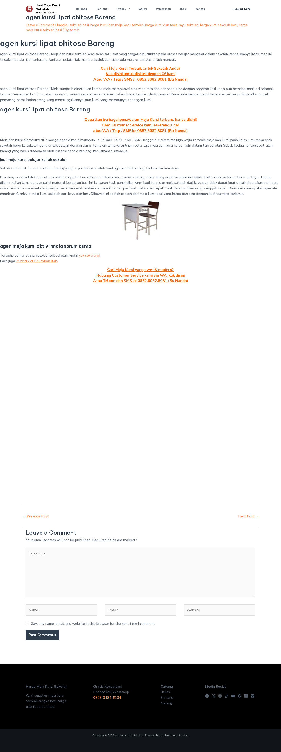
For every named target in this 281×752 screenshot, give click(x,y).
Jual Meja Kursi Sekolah (48, 7)
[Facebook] (207, 696)
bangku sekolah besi (73, 25)
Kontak (200, 9)
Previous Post (35, 516)
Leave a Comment (40, 25)
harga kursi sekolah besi (218, 25)
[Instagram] (220, 696)
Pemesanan (163, 9)
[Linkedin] (246, 696)
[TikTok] (226, 696)
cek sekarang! (89, 255)
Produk (121, 9)
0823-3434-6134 (107, 697)
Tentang (102, 9)
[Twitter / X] (213, 696)
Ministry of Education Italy (37, 261)
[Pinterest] (252, 696)
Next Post (248, 516)
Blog (183, 9)
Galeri (143, 9)
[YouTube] (233, 696)
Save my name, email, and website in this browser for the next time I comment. (93, 623)
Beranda (81, 9)
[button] (128, 9)
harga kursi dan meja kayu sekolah (117, 25)
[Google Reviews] (239, 696)
